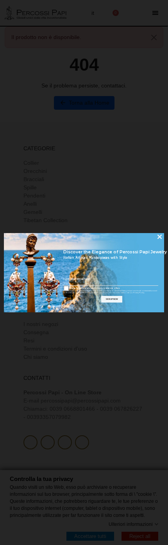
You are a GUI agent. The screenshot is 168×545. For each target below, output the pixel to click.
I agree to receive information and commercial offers (94, 288)
